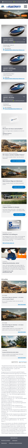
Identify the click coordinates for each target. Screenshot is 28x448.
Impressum (14, 440)
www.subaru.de (14, 437)
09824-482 (7, 77)
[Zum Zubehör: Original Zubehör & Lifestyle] (14, 198)
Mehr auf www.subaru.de (8, 243)
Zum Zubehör (19, 214)
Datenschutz (4, 443)
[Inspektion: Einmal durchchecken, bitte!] (14, 254)
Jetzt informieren (18, 161)
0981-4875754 (8, 48)
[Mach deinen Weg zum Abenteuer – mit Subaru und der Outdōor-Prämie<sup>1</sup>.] (14, 287)
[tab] (14, 38)
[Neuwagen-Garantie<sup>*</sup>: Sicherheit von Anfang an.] (14, 225)
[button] (14, 40)
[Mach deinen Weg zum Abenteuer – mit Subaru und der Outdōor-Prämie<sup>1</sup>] (14, 314)
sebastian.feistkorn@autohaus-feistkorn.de (14, 50)
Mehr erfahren (18, 187)
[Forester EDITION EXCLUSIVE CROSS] (14, 342)
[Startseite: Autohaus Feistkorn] (2, 6)
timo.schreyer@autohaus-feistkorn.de (13, 108)
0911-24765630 (8, 107)
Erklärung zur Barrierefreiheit (15, 443)
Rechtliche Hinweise (5, 440)
